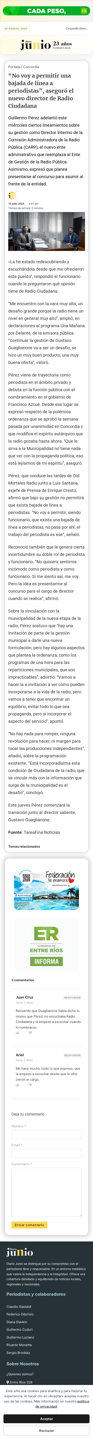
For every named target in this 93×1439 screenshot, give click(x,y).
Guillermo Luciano (20, 1337)
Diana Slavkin (16, 1322)
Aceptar (46, 1419)
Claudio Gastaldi (18, 1307)
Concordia (31, 67)
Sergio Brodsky (18, 1353)
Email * (16, 1145)
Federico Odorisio (20, 1314)
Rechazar (46, 1431)
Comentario (21, 1164)
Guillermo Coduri (19, 1329)
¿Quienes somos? (20, 1374)
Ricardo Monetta (19, 1345)
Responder (72, 997)
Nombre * (18, 1126)
